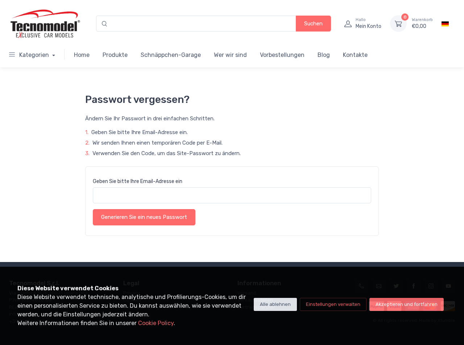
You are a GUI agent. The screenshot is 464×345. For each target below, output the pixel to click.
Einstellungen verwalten (333, 304)
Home (82, 54)
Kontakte (355, 54)
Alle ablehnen (275, 304)
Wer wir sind (230, 54)
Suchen (313, 23)
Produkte (115, 54)
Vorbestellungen (282, 54)
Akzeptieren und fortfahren (407, 304)
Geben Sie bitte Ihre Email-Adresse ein (137, 181)
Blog (324, 54)
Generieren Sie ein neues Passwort (144, 217)
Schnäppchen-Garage (171, 54)
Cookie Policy (156, 323)
